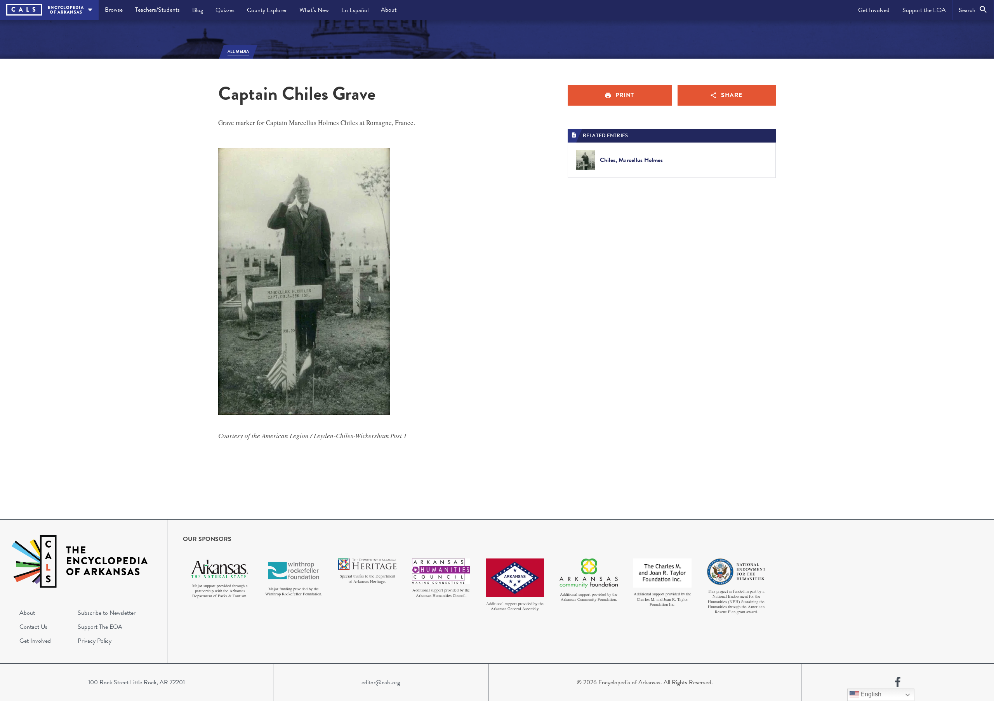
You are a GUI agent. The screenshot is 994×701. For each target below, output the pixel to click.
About (388, 9)
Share (731, 95)
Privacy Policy (94, 640)
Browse (114, 9)
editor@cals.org (380, 682)
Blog (197, 10)
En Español (354, 10)
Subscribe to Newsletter (107, 613)
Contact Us (33, 626)
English (870, 694)
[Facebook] (898, 682)
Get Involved (874, 10)
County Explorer (267, 10)
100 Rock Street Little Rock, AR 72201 (136, 682)
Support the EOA (924, 10)
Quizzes (225, 10)
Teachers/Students (157, 9)
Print (624, 95)
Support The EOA (100, 626)
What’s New (314, 10)
